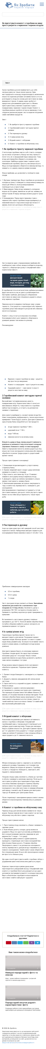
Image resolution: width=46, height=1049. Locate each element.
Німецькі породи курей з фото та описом (21, 973)
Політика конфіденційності (25, 1042)
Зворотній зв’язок (8, 1042)
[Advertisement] (23, 54)
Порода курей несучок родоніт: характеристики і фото (20, 1003)
